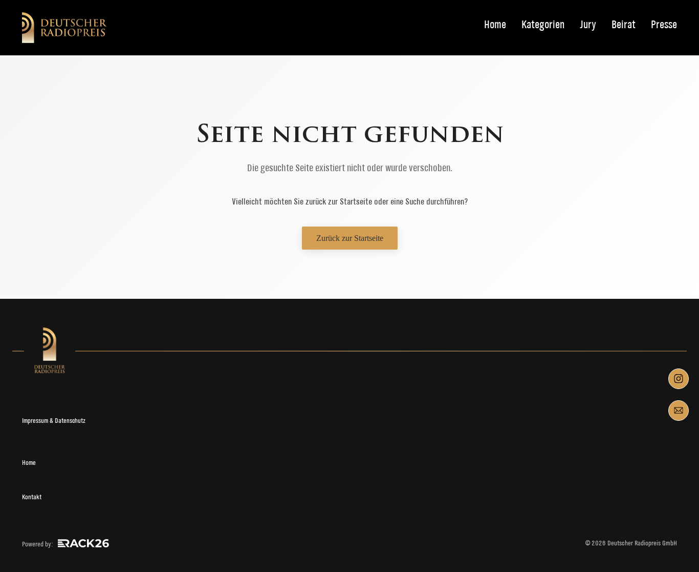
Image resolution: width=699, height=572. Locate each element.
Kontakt (31, 497)
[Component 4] (678, 410)
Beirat (623, 24)
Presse (664, 24)
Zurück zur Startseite (349, 238)
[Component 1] (678, 379)
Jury (588, 24)
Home (495, 24)
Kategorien (542, 24)
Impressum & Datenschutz (53, 420)
